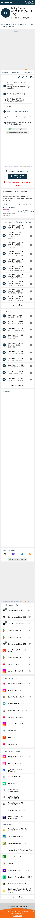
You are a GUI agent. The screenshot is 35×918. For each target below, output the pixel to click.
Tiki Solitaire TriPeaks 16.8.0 (17, 843)
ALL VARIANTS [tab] (16, 72)
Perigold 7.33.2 (12, 863)
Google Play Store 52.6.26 (16, 657)
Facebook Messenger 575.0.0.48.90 (15, 770)
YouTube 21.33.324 (14, 744)
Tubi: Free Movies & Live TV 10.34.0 (19, 870)
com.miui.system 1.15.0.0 (16, 704)
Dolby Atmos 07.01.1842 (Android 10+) (15, 260)
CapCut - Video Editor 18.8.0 (17, 610)
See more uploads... (17, 305)
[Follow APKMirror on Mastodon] (13, 555)
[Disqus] (17, 469)
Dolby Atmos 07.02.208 (15, 329)
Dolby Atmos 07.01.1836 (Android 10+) (15, 283)
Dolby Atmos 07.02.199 (15, 343)
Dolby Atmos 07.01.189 (15, 352)
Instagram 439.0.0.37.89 (15, 671)
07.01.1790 (30, 24)
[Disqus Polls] (18, 419)
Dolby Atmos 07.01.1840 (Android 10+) (15, 267)
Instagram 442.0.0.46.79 (15, 690)
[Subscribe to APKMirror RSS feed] (30, 555)
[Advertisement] (17, 50)
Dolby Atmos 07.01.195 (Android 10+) (15, 233)
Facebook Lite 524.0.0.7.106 (17, 811)
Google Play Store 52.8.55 (16, 697)
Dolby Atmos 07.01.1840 (15, 365)
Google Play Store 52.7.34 (16, 637)
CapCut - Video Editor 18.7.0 (17, 644)
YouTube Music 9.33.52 (15, 683)
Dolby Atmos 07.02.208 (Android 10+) (15, 226)
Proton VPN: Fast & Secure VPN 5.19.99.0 (16, 817)
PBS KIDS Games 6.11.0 (15, 836)
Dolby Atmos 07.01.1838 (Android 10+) (15, 275)
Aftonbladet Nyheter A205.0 (17, 884)
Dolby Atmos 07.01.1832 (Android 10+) (15, 298)
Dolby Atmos (20, 24)
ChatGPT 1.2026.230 (14, 777)
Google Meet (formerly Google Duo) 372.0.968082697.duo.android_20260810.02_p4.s (20, 890)
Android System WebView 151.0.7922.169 (16, 804)
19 (16, 117)
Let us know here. (21, 907)
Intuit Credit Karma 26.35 (16, 857)
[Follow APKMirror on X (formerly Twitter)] (5, 555)
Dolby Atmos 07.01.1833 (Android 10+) (15, 290)
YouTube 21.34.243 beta (15, 717)
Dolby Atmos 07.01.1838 (15, 372)
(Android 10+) (7, 26)
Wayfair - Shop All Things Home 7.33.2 (20, 850)
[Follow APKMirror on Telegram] (22, 555)
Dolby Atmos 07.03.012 (15, 322)
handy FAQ (13, 198)
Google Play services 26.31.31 (17, 710)
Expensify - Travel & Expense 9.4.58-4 (20, 877)
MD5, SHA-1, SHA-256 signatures (17, 111)
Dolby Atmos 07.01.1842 (15, 358)
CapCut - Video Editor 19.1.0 (17, 617)
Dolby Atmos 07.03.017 (15, 315)
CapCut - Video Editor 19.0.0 (17, 624)
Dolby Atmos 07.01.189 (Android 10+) (15, 252)
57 (15, 85)
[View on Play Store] (23, 77)
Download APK (19, 176)
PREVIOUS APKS (27, 72)
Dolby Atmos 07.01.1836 (15, 378)
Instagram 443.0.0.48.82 (15, 724)
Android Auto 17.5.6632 (15, 731)
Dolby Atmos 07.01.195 (15, 335)
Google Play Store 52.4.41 (16, 630)
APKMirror (8, 2)
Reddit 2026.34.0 (13, 737)
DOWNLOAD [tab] (5, 72)
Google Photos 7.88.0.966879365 (13, 790)
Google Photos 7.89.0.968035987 (13, 797)
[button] (19, 77)
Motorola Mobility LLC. (22, 18)
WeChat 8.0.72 (12, 784)
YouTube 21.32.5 (13, 664)
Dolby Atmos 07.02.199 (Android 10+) (15, 243)
